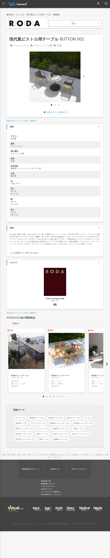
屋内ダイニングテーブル (24, 428)
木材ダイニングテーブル (81, 434)
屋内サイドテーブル (60, 434)
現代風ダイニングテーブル (83, 423)
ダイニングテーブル (38, 423)
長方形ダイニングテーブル (25, 439)
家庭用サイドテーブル (61, 428)
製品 (74, 23)
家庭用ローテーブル (37, 418)
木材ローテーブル (42, 434)
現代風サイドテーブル (24, 434)
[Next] (83, 76)
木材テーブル (44, 439)
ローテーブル (20, 418)
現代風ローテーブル (55, 418)
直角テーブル (78, 428)
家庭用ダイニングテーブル (59, 423)
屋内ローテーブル (73, 418)
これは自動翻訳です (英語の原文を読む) (24, 253)
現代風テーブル (21, 423)
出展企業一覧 (46, 481)
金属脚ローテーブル (60, 439)
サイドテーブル (43, 428)
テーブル (87, 418)
